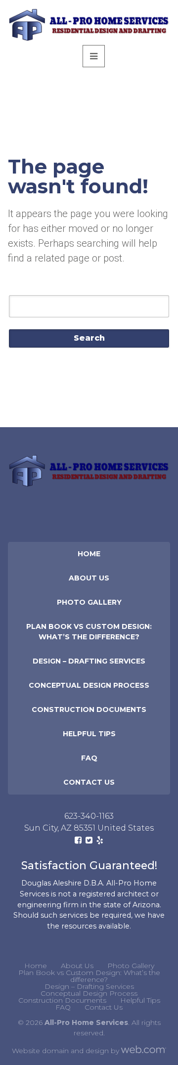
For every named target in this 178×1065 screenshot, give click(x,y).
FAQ (89, 758)
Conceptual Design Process (89, 685)
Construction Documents (89, 709)
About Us (89, 578)
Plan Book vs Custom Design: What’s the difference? (89, 631)
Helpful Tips (89, 733)
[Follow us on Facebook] (78, 840)
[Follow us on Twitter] (89, 840)
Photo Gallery (89, 602)
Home (89, 553)
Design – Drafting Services (89, 661)
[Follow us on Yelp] (99, 840)
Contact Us (89, 782)
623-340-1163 (89, 816)
